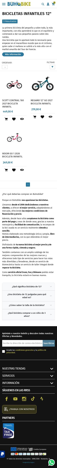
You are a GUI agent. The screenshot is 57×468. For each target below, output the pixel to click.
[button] (2, 454)
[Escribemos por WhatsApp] (50, 461)
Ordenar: (7, 62)
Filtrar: (51, 62)
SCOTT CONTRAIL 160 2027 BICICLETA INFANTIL (13, 103)
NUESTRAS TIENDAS (13, 368)
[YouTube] (15, 399)
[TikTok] (33, 399)
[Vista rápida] (22, 119)
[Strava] (42, 399)
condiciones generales (24, 350)
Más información (13, 54)
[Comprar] (6, 119)
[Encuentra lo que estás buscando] (43, 4)
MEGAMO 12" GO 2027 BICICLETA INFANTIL (41, 102)
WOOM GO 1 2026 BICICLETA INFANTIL (12, 155)
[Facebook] (6, 399)
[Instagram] (24, 399)
